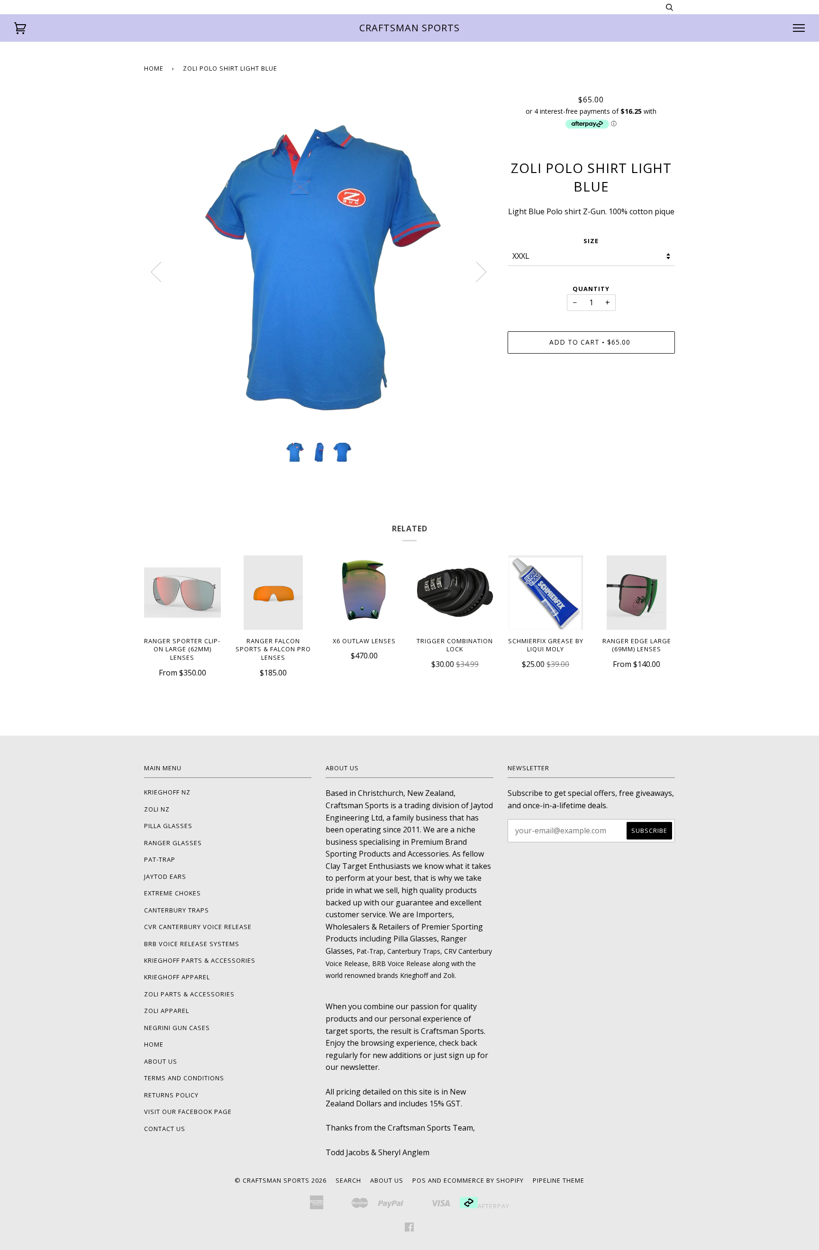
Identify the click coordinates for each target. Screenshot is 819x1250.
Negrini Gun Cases (177, 1027)
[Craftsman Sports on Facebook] (409, 1228)
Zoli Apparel (166, 1010)
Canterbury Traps (176, 910)
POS (419, 1180)
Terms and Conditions (184, 1078)
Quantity (591, 288)
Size (591, 241)
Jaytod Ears (165, 876)
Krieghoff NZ (167, 792)
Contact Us (164, 1128)
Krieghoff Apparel (177, 977)
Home (154, 68)
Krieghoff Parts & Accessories (199, 960)
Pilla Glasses (168, 825)
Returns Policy (171, 1095)
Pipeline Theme (558, 1180)
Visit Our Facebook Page (188, 1111)
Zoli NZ (157, 809)
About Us (160, 1061)
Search (348, 1180)
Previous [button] (156, 272)
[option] (318, 265)
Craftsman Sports (409, 27)
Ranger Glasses (173, 843)
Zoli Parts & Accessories (189, 994)
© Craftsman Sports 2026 (281, 1180)
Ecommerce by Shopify (484, 1180)
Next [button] (481, 272)
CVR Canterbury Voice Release (198, 926)
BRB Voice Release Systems (191, 944)
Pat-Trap (159, 859)
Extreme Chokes (172, 893)
